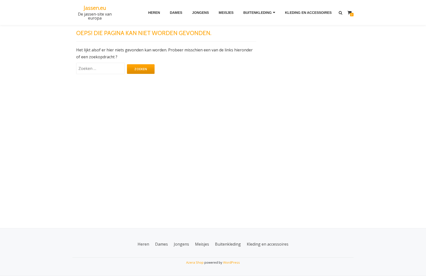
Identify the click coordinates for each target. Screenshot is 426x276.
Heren (154, 13)
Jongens (200, 13)
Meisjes (226, 13)
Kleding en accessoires (308, 13)
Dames (176, 13)
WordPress (231, 262)
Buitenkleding (257, 13)
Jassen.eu (95, 7)
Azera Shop (195, 262)
